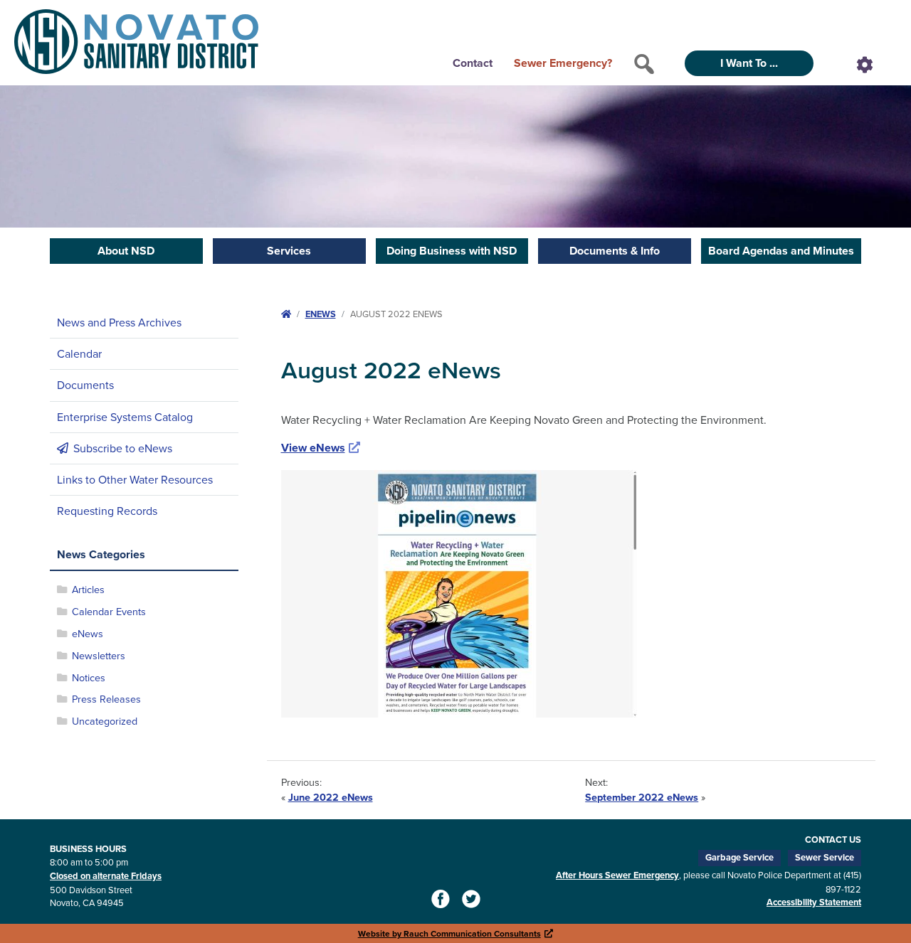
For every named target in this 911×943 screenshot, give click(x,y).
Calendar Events (109, 611)
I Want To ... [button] (749, 63)
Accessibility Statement (814, 902)
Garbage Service (739, 857)
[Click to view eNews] (459, 593)
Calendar (79, 353)
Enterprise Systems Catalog (125, 417)
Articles (88, 589)
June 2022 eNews (330, 796)
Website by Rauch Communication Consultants (456, 933)
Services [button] (289, 251)
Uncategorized (104, 720)
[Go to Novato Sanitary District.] (286, 314)
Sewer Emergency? (563, 63)
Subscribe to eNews (122, 448)
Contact (473, 63)
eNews (87, 633)
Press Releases (106, 698)
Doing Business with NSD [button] (451, 251)
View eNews (321, 447)
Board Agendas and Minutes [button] (781, 251)
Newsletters (98, 655)
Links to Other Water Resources (135, 479)
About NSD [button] (126, 251)
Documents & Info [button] (614, 251)
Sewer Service (824, 857)
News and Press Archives (119, 322)
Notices (88, 677)
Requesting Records (107, 510)
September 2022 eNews (641, 796)
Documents (85, 385)
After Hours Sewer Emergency (617, 875)
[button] (644, 64)
